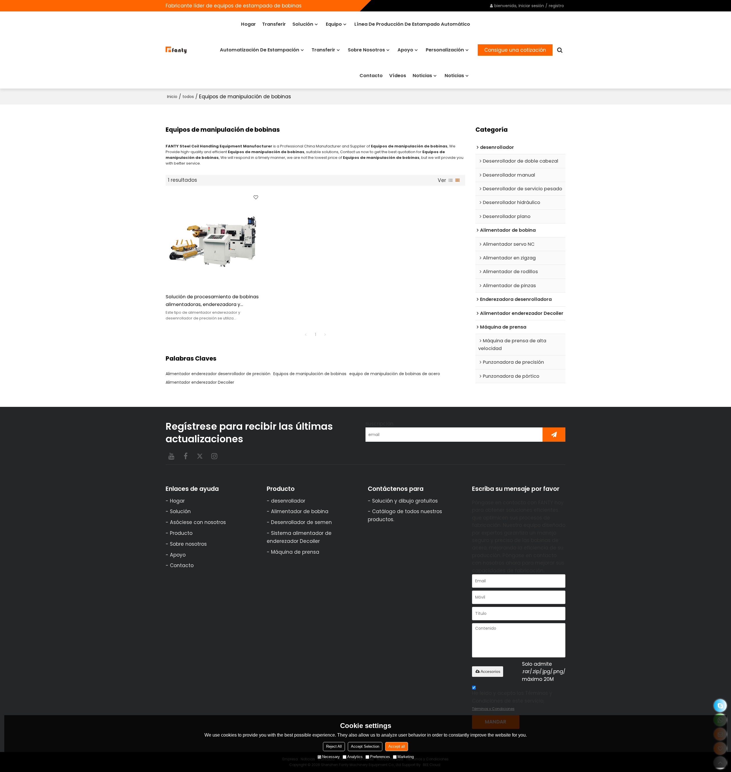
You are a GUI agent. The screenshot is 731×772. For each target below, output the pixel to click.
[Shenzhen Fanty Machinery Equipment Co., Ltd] (176, 50)
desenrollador (288, 500)
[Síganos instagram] (214, 456)
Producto (181, 533)
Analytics (355, 757)
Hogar (248, 24)
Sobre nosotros (366, 50)
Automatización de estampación (259, 50)
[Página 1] (306, 334)
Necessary (331, 757)
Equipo (334, 24)
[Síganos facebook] (185, 456)
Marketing (405, 757)
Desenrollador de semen (301, 522)
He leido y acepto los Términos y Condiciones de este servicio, (512, 700)
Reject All (334, 746)
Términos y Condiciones (493, 708)
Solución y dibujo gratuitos (405, 500)
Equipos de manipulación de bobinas (309, 374)
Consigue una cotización (515, 50)
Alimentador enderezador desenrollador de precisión (218, 374)
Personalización (445, 50)
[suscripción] (554, 434)
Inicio (172, 96)
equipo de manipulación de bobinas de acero (394, 374)
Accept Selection (365, 746)
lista (450, 180)
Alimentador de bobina (299, 511)
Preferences (380, 757)
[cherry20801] (720, 705)
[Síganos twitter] (200, 456)
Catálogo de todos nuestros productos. (405, 515)
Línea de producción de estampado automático (412, 24)
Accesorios (490, 671)
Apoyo (405, 50)
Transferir (274, 24)
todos (188, 96)
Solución (302, 24)
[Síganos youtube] (171, 456)
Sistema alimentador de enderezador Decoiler (299, 537)
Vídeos (397, 75)
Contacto (371, 75)
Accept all (396, 746)
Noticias (422, 75)
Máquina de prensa (295, 552)
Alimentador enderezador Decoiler (200, 382)
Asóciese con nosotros (198, 522)
